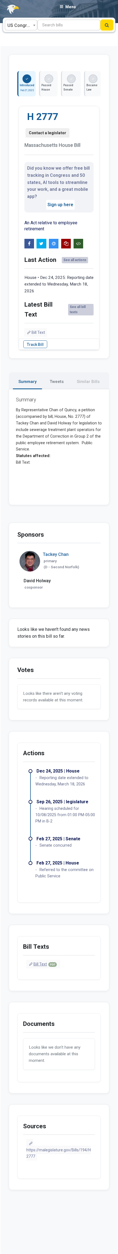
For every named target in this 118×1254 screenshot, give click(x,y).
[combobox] (21, 24)
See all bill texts (78, 309)
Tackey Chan (56, 554)
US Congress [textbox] (20, 25)
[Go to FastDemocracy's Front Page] (10, 9)
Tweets (57, 381)
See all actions (74, 260)
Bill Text (38, 332)
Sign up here (60, 204)
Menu (70, 7)
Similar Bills (88, 381)
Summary (27, 381)
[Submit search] (106, 24)
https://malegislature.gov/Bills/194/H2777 (58, 1153)
